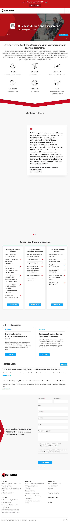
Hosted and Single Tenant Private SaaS (11, 489)
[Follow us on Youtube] (66, 520)
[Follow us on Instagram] (63, 520)
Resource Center (53, 497)
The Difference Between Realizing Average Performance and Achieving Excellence (31, 369)
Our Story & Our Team (54, 483)
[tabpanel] (35, 173)
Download (10, 354)
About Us (51, 481)
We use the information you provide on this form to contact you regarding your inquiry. (53, 450)
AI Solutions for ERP (7, 493)
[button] (67, 10)
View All (64, 364)
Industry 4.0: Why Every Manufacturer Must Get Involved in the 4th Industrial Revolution (33, 381)
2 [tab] (35, 234)
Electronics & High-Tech (32, 493)
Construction (29, 498)
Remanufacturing (30, 491)
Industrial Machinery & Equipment (34, 483)
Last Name (57, 398)
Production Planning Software (10, 509)
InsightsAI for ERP (7, 507)
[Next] (67, 173)
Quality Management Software (10, 512)
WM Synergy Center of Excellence (11, 483)
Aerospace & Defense (31, 486)
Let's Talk (63, 34)
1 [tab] (33, 234)
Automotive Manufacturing (33, 496)
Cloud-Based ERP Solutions (9, 504)
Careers (50, 488)
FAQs (50, 502)
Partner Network (53, 486)
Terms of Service (32, 520)
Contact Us (45, 462)
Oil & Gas (27, 488)
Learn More (35, 5)
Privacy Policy (24, 520)
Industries (28, 481)
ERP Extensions (6, 502)
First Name (41, 398)
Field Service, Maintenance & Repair (33, 501)
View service (13, 304)
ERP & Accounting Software (10, 500)
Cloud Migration (6, 486)
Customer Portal (53, 493)
